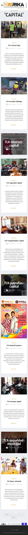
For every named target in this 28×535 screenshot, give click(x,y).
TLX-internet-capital (14, 143)
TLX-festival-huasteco (14, 345)
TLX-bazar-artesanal (14, 481)
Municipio (14, 42)
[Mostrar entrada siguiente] (26, 524)
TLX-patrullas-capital (14, 285)
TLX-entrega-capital (14, 401)
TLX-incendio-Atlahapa (14, 101)
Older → (14, 517)
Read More (13, 69)
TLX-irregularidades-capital (14, 241)
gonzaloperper (11, 48)
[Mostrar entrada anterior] (23, 524)
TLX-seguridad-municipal (14, 442)
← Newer (7, 514)
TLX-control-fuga (14, 45)
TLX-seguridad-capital (14, 183)
